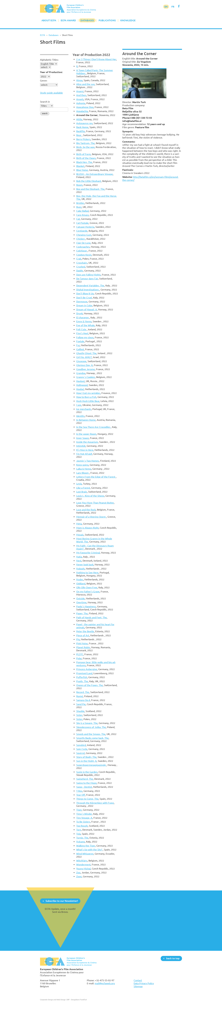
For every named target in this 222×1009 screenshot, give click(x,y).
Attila (79, 119)
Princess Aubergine (86, 669)
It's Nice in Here (84, 450)
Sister (79, 715)
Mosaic (80, 534)
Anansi (80, 91)
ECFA (42, 35)
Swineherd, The (84, 778)
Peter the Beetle (85, 631)
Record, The (82, 692)
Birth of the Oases (86, 158)
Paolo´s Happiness (86, 606)
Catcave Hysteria (85, 226)
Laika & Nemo (83, 468)
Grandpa (80, 373)
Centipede (81, 230)
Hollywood (82, 385)
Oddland (80, 583)
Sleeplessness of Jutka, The (91, 727)
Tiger (79, 809)
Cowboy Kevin (84, 254)
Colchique (81, 250)
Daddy (79, 270)
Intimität (80, 445)
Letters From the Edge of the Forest (96, 476)
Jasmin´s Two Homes (87, 460)
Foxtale (80, 341)
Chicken (80, 238)
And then (81, 95)
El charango (82, 317)
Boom (79, 185)
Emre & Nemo (84, 321)
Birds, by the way (85, 147)
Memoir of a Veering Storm (91, 516)
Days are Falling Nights (88, 274)
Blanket (80, 166)
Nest (78, 560)
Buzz (79, 207)
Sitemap (138, 986)
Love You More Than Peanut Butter (95, 502)
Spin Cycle (81, 749)
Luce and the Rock (86, 509)
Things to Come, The (87, 798)
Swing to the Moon (86, 783)
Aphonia (80, 103)
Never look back (84, 564)
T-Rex (79, 791)
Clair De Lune (83, 242)
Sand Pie (81, 704)
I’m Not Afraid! (84, 453)
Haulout (80, 381)
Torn (78, 829)
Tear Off (80, 794)
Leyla (79, 483)
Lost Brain (81, 491)
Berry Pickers (83, 139)
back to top (173, 958)
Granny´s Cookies (85, 377)
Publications (107, 20)
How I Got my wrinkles (88, 393)
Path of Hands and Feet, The (91, 617)
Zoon (79, 876)
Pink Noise (82, 643)
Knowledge (127, 20)
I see (78, 405)
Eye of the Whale (85, 325)
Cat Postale (82, 223)
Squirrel (80, 753)
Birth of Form (83, 154)
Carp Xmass (82, 215)
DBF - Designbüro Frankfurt (76, 1000)
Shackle (80, 711)
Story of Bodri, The (86, 757)
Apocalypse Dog (84, 107)
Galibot (80, 349)
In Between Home (86, 420)
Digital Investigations (87, 289)
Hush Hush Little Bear (87, 401)
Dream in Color (84, 305)
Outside (80, 598)
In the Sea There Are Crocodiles (93, 427)
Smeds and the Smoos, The (90, 734)
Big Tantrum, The (85, 143)
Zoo (78, 872)
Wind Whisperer (84, 853)
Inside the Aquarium (87, 442)
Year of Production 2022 (91, 55)
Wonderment (83, 864)
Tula (78, 833)
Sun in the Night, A (86, 761)
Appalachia (82, 111)
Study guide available (51, 92)
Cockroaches (83, 246)
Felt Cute (81, 329)
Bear (79, 135)
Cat (78, 218)
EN (166, 6)
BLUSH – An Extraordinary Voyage (94, 174)
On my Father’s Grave (88, 591)
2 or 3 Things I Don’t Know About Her (96, 59)
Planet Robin (83, 647)
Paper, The (82, 613)
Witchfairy (81, 860)
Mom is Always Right (87, 527)
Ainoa (79, 80)
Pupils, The (82, 681)
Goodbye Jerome (85, 369)
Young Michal (83, 868)
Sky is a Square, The (87, 723)
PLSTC (79, 654)
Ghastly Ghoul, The (86, 353)
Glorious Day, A (84, 365)
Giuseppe (81, 361)
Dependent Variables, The (90, 285)
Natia (79, 556)
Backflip (80, 131)
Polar (79, 658)
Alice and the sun (85, 84)
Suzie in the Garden (86, 772)
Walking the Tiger (85, 845)
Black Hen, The (84, 162)
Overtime (81, 602)
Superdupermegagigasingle (91, 765)
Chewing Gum (83, 234)
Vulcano (80, 841)
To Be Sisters (83, 821)
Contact (138, 980)
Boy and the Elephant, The (90, 189)
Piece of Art (82, 635)
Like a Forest (83, 487)
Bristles (80, 203)
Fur (78, 345)
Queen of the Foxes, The (89, 685)
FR (172, 6)
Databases (87, 20)
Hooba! (80, 389)
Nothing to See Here (87, 572)
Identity (80, 416)
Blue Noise (82, 170)
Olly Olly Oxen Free (86, 587)
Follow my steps (85, 337)
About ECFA (49, 20)
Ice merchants (83, 409)
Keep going (82, 464)
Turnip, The (82, 837)
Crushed (80, 266)
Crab (78, 258)
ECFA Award (68, 20)
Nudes (79, 579)
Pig (78, 639)
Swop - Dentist (84, 786)
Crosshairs (81, 262)
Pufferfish (81, 677)
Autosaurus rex (84, 123)
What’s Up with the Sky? (89, 849)
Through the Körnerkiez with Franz (95, 802)
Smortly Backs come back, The (92, 738)
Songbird (81, 745)
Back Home (82, 127)
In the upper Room (86, 434)
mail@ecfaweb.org (105, 983)
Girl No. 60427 (84, 357)
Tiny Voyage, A (84, 817)
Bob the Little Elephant (88, 181)
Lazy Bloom (82, 472)
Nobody (80, 568)
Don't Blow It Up (85, 293)
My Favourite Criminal (88, 552)
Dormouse (81, 301)
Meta (79, 523)
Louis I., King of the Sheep (90, 495)
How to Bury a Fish (86, 397)
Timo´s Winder (84, 813)
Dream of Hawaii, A (86, 309)
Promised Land (84, 673)
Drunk (79, 313)
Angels (80, 99)
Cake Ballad (82, 210)
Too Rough (82, 825)
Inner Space (82, 438)
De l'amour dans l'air (87, 278)
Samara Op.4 (83, 700)
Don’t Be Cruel (84, 297)
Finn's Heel (82, 333)
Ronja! (79, 696)
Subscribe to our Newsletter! (62, 900)
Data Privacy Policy (144, 983)
